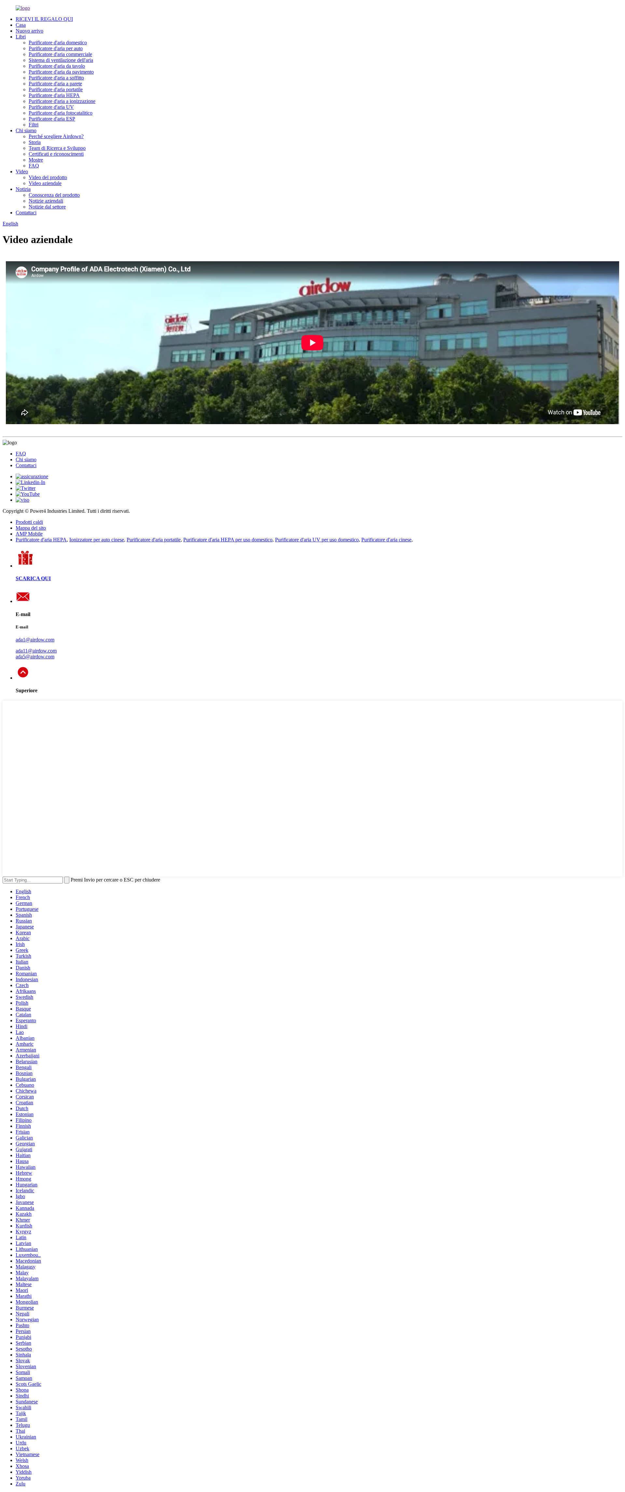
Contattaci (26, 212)
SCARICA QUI (33, 578)
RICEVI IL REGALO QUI (44, 19)
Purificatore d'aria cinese (386, 539)
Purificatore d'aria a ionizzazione (62, 101)
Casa (21, 25)
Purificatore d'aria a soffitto (56, 77)
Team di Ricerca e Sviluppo (57, 148)
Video (22, 171)
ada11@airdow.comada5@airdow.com (36, 653)
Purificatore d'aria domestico (58, 42)
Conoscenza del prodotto (54, 195)
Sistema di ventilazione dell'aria (61, 60)
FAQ (34, 165)
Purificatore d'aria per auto (56, 48)
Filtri (33, 124)
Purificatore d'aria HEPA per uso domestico (227, 539)
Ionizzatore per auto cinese (96, 539)
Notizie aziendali (46, 201)
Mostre (36, 160)
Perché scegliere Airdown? (56, 136)
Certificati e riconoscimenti (56, 154)
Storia (35, 142)
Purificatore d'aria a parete (55, 83)
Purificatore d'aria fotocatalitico (60, 113)
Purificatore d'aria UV (51, 107)
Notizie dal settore (47, 206)
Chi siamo (26, 130)
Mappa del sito (31, 528)
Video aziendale (45, 183)
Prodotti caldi (29, 522)
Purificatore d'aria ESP (52, 119)
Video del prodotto (48, 177)
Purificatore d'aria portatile (56, 89)
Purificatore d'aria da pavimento (61, 72)
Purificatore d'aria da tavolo (57, 66)
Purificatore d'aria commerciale (60, 54)
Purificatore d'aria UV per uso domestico (317, 539)
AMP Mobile (29, 534)
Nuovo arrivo (29, 31)
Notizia (23, 189)
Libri (21, 36)
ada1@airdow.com (35, 639)
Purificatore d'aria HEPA (54, 95)
